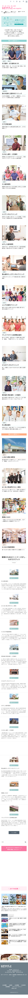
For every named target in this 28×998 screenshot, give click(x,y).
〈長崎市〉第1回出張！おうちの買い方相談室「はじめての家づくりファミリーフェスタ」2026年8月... (17, 925)
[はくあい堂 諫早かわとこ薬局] (14, 597)
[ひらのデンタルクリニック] (14, 672)
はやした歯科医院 (5, 705)
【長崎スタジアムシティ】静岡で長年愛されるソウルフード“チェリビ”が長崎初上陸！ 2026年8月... (18, 941)
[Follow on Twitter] (14, 1)
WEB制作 (23, 985)
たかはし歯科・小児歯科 (7, 730)
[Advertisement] (14, 749)
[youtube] (20, 1)
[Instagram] (17, 1)
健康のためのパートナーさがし (15, 578)
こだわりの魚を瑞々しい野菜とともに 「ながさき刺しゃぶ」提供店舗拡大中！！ (17, 930)
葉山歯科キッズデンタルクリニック (10, 768)
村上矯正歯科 (4, 581)
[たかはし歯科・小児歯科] (14, 721)
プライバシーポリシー (17, 986)
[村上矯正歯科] (14, 572)
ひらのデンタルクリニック (8, 681)
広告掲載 (17, 985)
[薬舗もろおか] (14, 784)
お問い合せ (14, 988)
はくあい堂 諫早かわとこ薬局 (8, 606)
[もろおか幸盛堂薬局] (14, 623)
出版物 (10, 985)
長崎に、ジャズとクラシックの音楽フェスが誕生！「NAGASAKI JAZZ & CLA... (17, 935)
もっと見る (14, 832)
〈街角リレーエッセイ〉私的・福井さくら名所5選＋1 (17, 919)
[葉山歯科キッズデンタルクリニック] (14, 759)
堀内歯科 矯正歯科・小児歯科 (8, 656)
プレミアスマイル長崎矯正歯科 (9, 817)
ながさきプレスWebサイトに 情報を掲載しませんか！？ (14, 848)
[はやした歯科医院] (14, 696)
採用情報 (8, 986)
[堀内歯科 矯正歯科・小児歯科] (14, 647)
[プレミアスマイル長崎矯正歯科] (14, 809)
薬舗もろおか (4, 793)
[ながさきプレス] (11, 9)
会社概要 (4, 985)
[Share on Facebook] (11, 1)
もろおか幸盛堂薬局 (6, 631)
